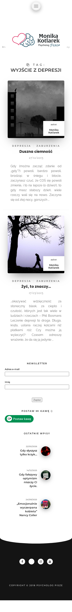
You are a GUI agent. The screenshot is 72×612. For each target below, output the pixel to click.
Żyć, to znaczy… (36, 286)
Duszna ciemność (36, 151)
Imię (7, 382)
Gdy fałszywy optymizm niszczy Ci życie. (28, 480)
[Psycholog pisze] (36, 42)
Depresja (21, 146)
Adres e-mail (12, 369)
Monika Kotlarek (53, 131)
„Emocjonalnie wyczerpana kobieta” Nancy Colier (27, 509)
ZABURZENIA (48, 146)
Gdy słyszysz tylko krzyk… (28, 452)
